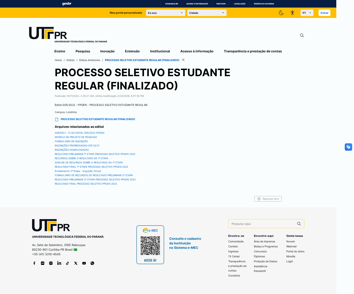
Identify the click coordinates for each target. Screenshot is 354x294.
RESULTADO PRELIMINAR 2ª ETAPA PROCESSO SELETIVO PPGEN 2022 (95, 179)
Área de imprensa (264, 241)
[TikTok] (67, 263)
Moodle (290, 256)
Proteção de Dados (265, 261)
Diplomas (259, 256)
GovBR (66, 4)
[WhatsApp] (92, 263)
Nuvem (290, 241)
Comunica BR (171, 4)
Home (58, 60)
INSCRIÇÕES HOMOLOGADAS (72, 149)
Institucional (160, 51)
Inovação (107, 51)
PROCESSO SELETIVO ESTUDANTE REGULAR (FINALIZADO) (98, 119)
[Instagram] (51, 263)
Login (289, 261)
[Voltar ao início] (52, 226)
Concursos (260, 251)
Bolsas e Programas (266, 246)
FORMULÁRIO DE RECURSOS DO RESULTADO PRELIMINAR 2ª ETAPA (94, 175)
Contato (233, 246)
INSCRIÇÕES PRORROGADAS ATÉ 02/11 (77, 145)
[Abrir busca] (302, 35)
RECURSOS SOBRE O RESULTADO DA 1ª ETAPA (81, 158)
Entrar (325, 12)
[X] (76, 263)
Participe (221, 4)
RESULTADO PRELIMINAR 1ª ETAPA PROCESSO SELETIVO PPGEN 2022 (95, 154)
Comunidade (236, 241)
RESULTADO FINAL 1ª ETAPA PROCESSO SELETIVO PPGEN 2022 (91, 166)
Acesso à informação (197, 4)
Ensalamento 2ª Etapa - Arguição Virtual (78, 171)
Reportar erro (271, 198)
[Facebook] (34, 263)
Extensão (132, 51)
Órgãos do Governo (264, 4)
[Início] (68, 35)
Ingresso (233, 251)
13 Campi (234, 256)
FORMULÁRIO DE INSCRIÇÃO (71, 141)
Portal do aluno (295, 251)
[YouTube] (84, 263)
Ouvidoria (234, 275)
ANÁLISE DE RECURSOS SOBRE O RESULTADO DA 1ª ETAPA (89, 162)
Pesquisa (83, 51)
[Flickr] (42, 263)
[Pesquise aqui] (299, 223)
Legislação (240, 4)
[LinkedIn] (59, 263)
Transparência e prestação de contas (253, 51)
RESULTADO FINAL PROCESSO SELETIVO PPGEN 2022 (86, 183)
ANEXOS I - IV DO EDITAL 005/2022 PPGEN (79, 132)
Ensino (59, 51)
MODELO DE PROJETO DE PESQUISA (76, 137)
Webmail (291, 246)
